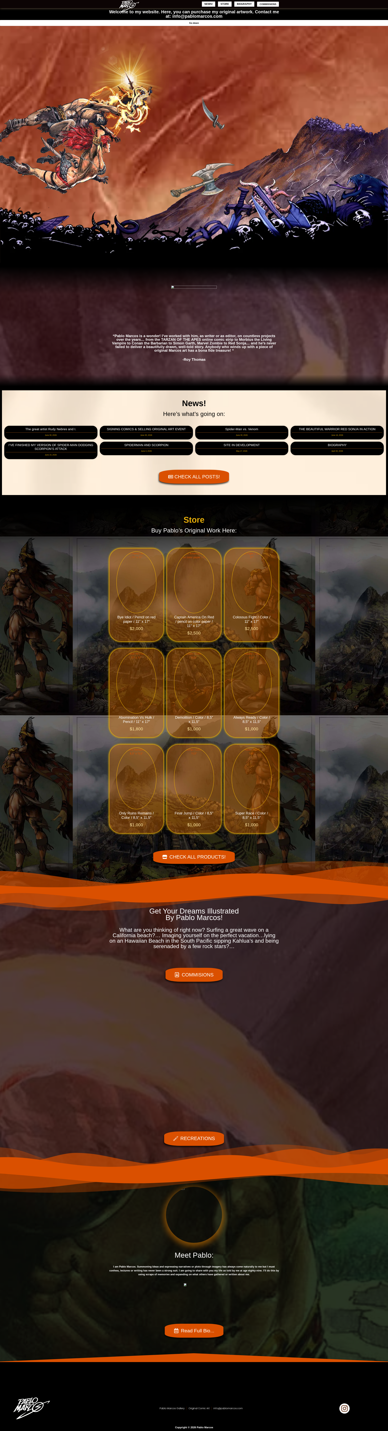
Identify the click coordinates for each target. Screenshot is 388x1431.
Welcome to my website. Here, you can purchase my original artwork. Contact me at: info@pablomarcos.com (194, 14)
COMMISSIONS (268, 4)
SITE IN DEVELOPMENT (242, 445)
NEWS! (208, 4)
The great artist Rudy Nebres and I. (50, 429)
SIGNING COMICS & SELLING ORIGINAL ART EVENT (146, 429)
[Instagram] (344, 1408)
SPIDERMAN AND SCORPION (146, 445)
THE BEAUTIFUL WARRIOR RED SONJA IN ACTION (337, 429)
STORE (225, 4)
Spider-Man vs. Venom (241, 429)
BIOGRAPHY (244, 4)
